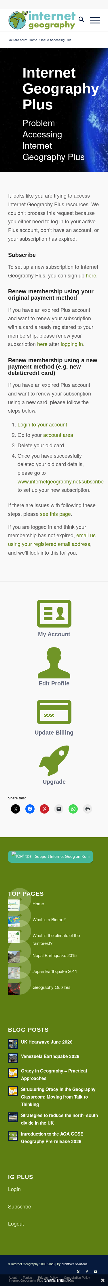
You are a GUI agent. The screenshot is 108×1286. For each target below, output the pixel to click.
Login (14, 1189)
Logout (16, 1223)
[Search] (78, 20)
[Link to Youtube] (95, 1271)
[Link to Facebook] (87, 1271)
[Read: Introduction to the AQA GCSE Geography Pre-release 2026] (13, 1136)
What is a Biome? (49, 919)
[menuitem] (78, 20)
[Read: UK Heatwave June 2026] (13, 1044)
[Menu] (92, 20)
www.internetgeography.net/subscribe (61, 481)
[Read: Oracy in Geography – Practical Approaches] (13, 1073)
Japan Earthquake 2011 (55, 971)
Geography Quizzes (52, 987)
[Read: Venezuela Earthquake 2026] (13, 1058)
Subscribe (19, 1206)
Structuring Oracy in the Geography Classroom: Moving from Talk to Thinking (58, 1096)
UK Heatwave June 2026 (47, 1042)
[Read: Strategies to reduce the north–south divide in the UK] (13, 1117)
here (91, 275)
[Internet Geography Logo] (45, 20)
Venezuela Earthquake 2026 (50, 1056)
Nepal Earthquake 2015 (55, 955)
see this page (55, 513)
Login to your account (42, 424)
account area (58, 434)
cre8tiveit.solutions (75, 1263)
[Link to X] (78, 1271)
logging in (72, 343)
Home (38, 903)
